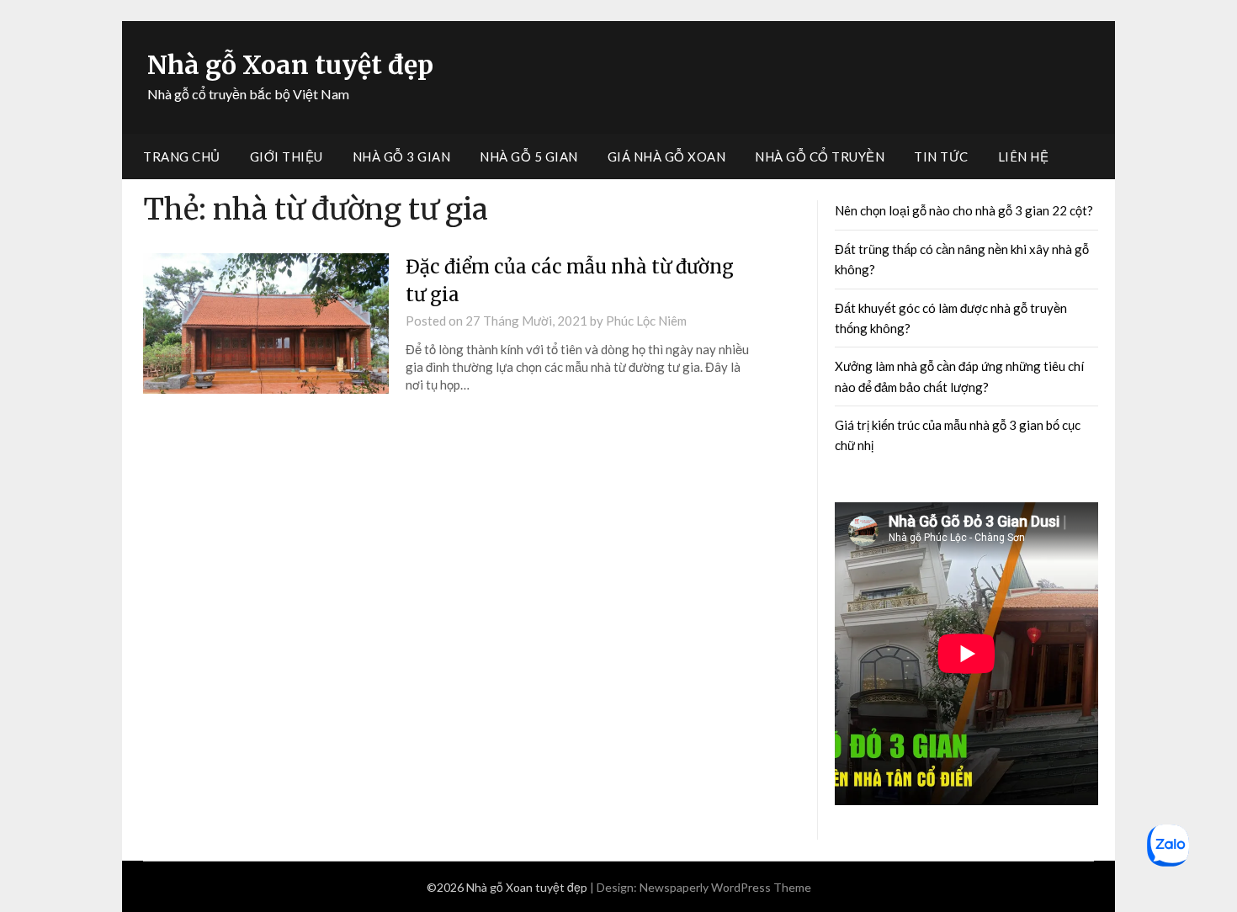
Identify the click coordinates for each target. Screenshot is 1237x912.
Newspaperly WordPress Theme (725, 887)
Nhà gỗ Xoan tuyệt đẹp (290, 65)
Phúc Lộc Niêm (646, 320)
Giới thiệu (286, 156)
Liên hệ (1023, 156)
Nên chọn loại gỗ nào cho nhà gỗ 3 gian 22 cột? (964, 210)
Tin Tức (941, 156)
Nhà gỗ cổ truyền (819, 156)
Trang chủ (181, 156)
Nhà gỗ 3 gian (402, 156)
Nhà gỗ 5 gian (529, 156)
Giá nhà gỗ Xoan (667, 156)
